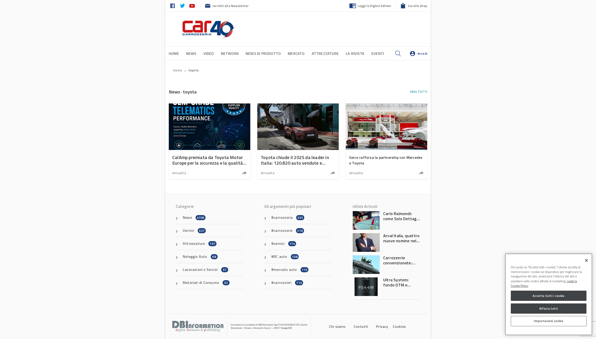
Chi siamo (337, 326)
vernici (284, 243)
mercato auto (290, 269)
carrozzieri (288, 282)
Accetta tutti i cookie (548, 295)
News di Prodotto (263, 53)
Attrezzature (325, 53)
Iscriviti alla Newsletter (231, 5)
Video (208, 53)
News (191, 53)
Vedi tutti (418, 91)
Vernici (194, 230)
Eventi (377, 53)
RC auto (286, 256)
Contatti (361, 326)
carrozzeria (288, 217)
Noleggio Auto (199, 256)
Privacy (382, 326)
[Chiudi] (586, 260)
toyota (193, 70)
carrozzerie (288, 230)
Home (174, 53)
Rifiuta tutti (548, 308)
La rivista (355, 53)
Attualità (179, 172)
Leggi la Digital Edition (374, 5)
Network (230, 53)
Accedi (422, 53)
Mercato (296, 53)
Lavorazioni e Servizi (205, 269)
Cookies (399, 326)
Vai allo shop (417, 5)
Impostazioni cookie (548, 321)
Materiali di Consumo (205, 282)
